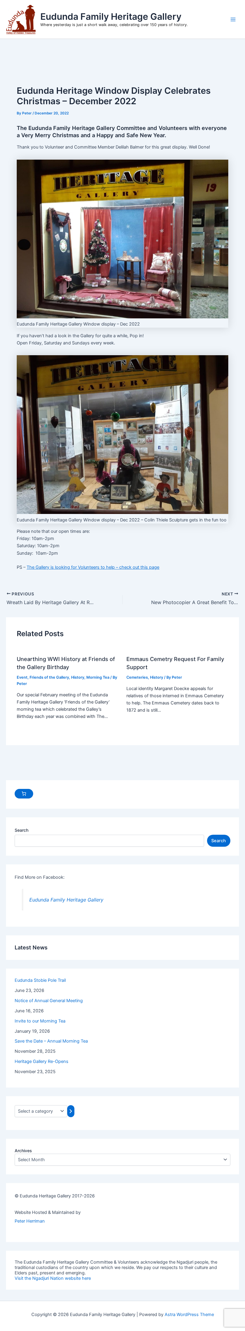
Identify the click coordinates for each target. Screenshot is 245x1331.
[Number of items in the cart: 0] (24, 793)
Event (22, 677)
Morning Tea (97, 677)
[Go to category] (70, 1111)
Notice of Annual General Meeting (49, 1000)
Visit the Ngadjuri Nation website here (53, 1278)
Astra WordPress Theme (189, 1314)
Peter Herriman (30, 1221)
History (77, 677)
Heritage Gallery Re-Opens (41, 1061)
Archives (23, 1150)
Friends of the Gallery (49, 677)
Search (21, 830)
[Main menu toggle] (233, 19)
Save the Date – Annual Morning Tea (51, 1041)
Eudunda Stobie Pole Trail (40, 980)
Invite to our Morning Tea (40, 1021)
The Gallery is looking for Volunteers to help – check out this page (93, 567)
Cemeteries (137, 677)
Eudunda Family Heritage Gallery (110, 16)
